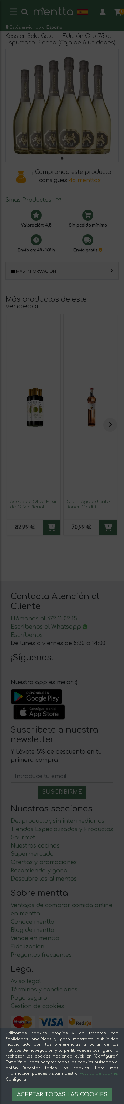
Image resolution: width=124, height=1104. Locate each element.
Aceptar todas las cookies (62, 1095)
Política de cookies (99, 1073)
